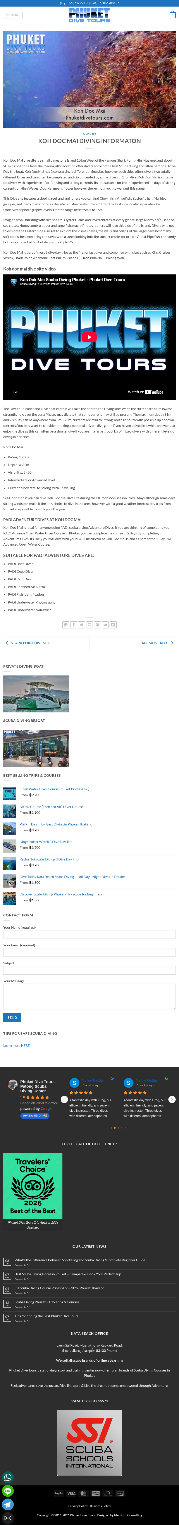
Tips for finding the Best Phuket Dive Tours (46, 1316)
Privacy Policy (78, 1506)
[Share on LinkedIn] (113, 624)
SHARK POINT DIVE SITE (30, 643)
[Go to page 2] (118, 1128)
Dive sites (89, 134)
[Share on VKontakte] (105, 624)
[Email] (8, 1518)
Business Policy (100, 1506)
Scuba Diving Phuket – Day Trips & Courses (47, 1302)
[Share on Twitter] (81, 624)
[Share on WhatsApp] (65, 624)
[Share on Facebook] (73, 624)
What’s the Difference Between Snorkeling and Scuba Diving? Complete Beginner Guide (80, 1260)
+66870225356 (78, 3)
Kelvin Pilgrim (93, 1080)
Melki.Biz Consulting (128, 1515)
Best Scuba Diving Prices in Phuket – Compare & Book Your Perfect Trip (68, 1274)
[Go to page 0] (111, 1127)
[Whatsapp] (8, 1477)
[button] (13, 15)
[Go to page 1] (114, 1128)
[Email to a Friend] (89, 624)
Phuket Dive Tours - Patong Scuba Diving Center (38, 1086)
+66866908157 (108, 3)
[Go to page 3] (121, 1128)
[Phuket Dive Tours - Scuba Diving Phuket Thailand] (89, 15)
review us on (33, 1115)
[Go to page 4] (125, 1127)
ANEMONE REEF (155, 643)
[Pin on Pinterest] (97, 624)
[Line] (8, 1491)
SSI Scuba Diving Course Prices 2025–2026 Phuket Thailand (59, 1288)
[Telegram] (8, 1504)
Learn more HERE (16, 1045)
